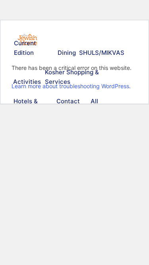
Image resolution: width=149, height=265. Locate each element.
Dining (66, 52)
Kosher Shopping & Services (72, 76)
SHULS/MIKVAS (100, 52)
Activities (26, 81)
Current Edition (25, 47)
